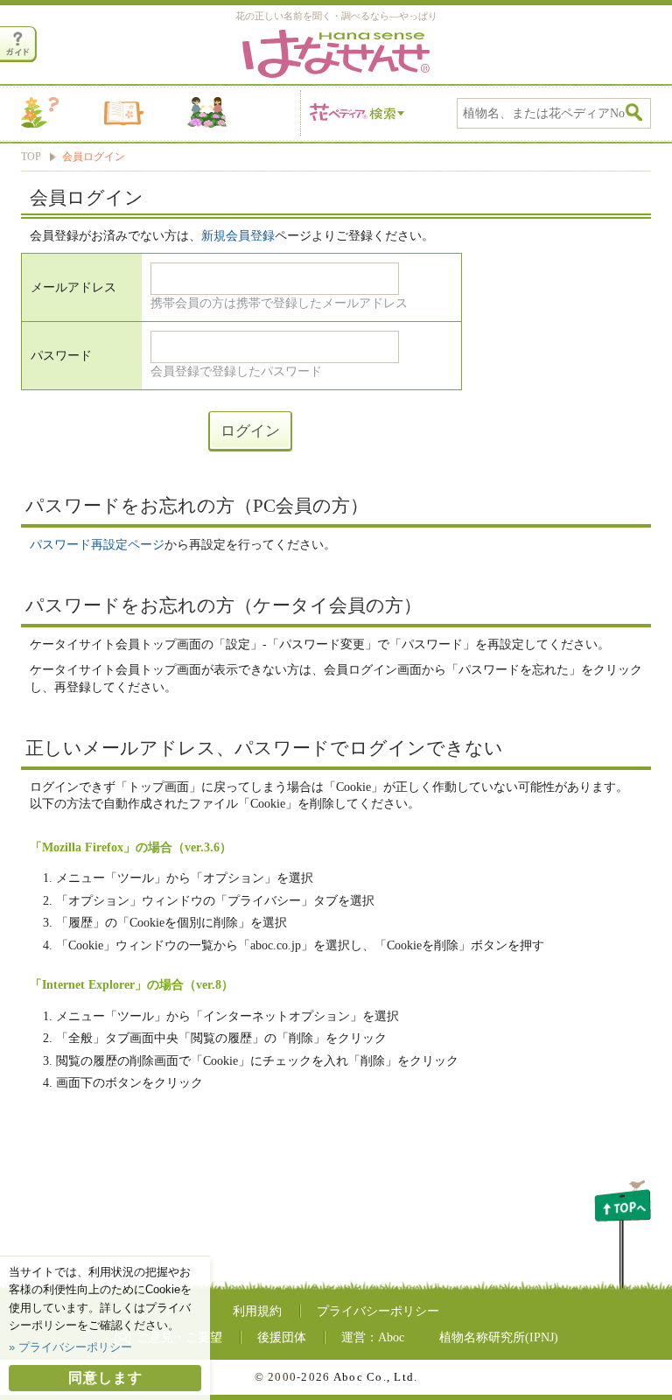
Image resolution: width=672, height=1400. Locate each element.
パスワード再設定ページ (97, 544)
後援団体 (281, 1337)
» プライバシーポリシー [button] (70, 1347)
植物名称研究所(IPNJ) (498, 1337)
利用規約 (257, 1311)
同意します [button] (105, 1377)
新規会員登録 (238, 235)
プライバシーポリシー (378, 1311)
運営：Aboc (372, 1337)
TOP (31, 157)
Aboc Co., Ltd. (375, 1377)
